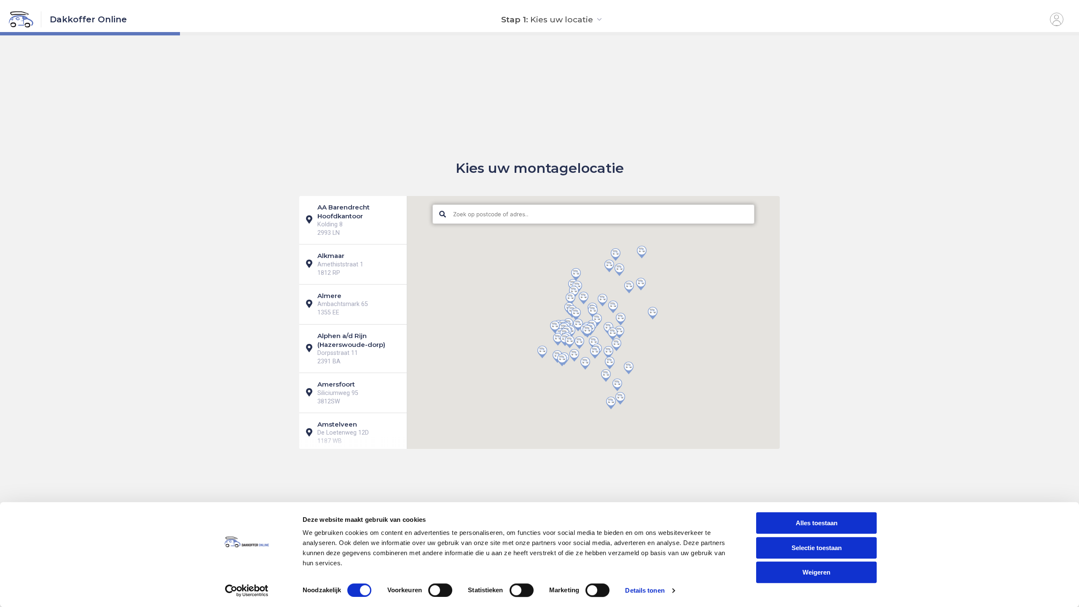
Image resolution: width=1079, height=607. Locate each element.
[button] (574, 292)
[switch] (440, 590)
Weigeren (816, 572)
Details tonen (644, 590)
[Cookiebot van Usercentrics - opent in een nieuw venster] (247, 590)
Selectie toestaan (817, 547)
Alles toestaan (816, 522)
